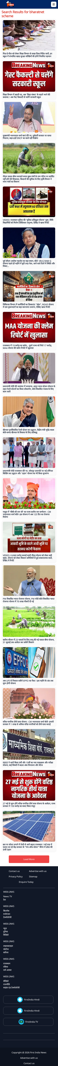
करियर (5, 952)
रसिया (5, 966)
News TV (7, 896)
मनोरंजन (6, 913)
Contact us (14, 871)
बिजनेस (6, 910)
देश (4, 899)
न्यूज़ (5, 928)
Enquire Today (26, 881)
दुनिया (5, 931)
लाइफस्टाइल (8, 945)
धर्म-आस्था (7, 969)
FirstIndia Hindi (32, 999)
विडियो (5, 934)
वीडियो (5, 981)
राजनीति (6, 984)
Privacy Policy (16, 876)
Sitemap (33, 876)
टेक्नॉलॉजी (7, 917)
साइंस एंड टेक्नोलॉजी (11, 987)
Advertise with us (38, 871)
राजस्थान (6, 963)
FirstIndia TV (31, 1021)
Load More (29, 859)
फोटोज (6, 949)
